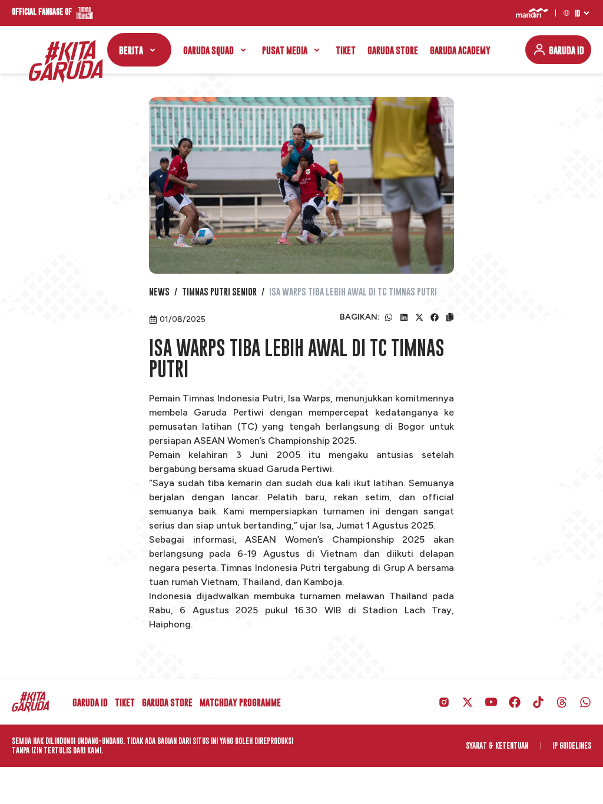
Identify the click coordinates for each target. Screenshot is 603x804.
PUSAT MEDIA (284, 50)
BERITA (131, 50)
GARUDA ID (566, 50)
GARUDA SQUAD (208, 50)
